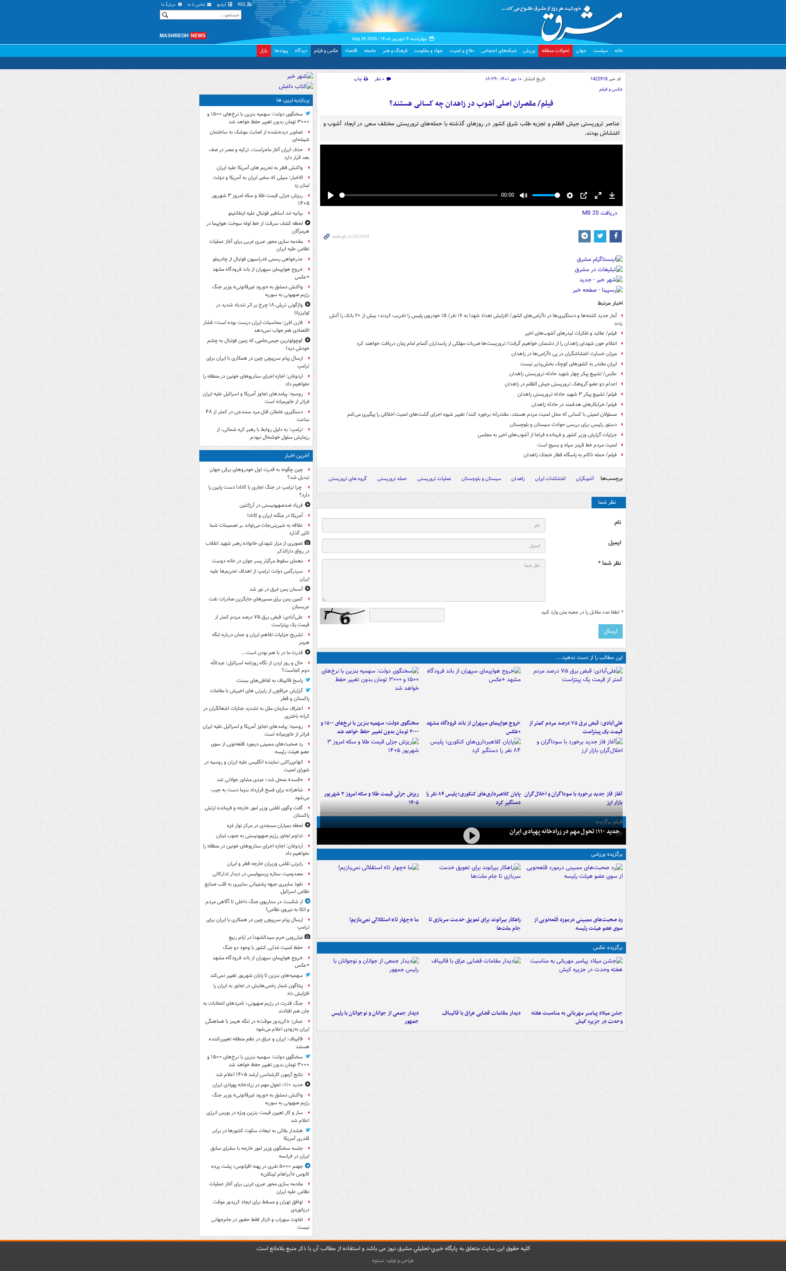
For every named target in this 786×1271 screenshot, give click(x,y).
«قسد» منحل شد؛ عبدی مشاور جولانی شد (260, 780)
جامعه (370, 50)
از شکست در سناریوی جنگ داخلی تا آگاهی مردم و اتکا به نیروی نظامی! (257, 905)
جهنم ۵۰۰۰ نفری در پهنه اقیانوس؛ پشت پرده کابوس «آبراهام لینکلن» (260, 1170)
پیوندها (281, 50)
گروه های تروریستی (347, 479)
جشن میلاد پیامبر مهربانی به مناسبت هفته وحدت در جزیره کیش (577, 1017)
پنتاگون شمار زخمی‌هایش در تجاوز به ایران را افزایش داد (261, 989)
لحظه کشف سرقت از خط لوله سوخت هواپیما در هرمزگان (257, 227)
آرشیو (222, 5)
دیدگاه (301, 50)
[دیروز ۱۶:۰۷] (471, 762)
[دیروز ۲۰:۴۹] (471, 691)
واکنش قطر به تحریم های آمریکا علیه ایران (260, 168)
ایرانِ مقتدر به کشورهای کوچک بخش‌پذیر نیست (568, 364)
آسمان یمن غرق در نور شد (276, 589)
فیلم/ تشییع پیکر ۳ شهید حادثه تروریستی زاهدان (567, 394)
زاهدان (518, 479)
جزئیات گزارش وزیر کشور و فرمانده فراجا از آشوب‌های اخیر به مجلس (547, 435)
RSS (242, 5)
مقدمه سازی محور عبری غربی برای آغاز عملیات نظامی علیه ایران (259, 245)
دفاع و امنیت (461, 50)
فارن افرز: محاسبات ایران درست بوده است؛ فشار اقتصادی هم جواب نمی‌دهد (256, 326)
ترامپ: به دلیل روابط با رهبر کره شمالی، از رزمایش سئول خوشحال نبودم (263, 433)
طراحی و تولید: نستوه (393, 1260)
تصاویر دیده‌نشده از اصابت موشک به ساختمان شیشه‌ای (259, 136)
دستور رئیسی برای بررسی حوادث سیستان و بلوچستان (563, 424)
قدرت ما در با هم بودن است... (272, 653)
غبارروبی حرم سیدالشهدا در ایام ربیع (266, 937)
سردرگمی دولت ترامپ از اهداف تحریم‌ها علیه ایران (259, 575)
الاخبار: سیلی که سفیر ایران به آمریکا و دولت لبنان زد (261, 181)
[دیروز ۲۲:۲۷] (573, 888)
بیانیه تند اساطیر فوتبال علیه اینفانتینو (265, 213)
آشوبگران (585, 479)
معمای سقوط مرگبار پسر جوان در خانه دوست (257, 561)
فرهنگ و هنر (395, 50)
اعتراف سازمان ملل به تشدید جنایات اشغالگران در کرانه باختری (256, 712)
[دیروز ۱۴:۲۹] (369, 762)
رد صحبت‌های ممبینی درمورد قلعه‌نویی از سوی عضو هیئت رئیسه (578, 924)
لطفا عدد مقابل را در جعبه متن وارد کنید (582, 612)
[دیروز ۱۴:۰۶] (369, 888)
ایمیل (614, 543)
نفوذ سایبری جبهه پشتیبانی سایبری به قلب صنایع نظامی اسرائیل (257, 888)
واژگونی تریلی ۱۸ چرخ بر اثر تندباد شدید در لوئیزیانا (262, 309)
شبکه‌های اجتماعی (499, 50)
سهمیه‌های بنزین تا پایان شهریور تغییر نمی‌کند (256, 975)
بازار (264, 50)
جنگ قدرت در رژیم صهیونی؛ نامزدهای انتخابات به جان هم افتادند (256, 1007)
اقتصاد (351, 50)
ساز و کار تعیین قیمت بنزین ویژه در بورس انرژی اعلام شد (257, 1116)
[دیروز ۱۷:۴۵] (471, 981)
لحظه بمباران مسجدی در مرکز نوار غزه (265, 825)
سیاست (600, 50)
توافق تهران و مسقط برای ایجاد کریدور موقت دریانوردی (261, 1206)
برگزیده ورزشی (607, 854)
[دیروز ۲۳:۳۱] (573, 691)
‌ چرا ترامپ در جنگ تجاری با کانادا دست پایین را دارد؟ (258, 491)
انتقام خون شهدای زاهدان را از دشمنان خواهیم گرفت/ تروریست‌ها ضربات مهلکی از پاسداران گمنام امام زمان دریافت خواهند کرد (487, 343)
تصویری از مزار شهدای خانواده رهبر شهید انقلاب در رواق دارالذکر (257, 547)
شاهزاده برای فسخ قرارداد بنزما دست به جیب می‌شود (260, 794)
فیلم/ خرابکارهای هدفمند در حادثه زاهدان (574, 404)
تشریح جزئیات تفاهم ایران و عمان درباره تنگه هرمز (260, 638)
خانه (618, 50)
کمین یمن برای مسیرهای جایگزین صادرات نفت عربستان (259, 603)
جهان (581, 50)
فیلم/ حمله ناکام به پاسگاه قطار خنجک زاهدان (570, 455)
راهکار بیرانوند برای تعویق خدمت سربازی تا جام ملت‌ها (475, 924)
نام (617, 522)
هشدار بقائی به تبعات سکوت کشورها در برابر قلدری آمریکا (260, 1134)
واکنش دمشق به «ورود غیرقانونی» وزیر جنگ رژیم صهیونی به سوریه (260, 291)
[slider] (418, 195)
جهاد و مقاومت (428, 50)
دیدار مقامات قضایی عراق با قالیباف (481, 1013)
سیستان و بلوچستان (481, 479)
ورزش (529, 50)
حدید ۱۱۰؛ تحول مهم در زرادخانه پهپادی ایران (564, 831)
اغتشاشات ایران (550, 479)
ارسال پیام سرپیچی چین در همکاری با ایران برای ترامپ (257, 362)
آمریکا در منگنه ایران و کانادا (275, 515)
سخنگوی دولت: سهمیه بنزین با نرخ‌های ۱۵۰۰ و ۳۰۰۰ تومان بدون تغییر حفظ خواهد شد (370, 727)
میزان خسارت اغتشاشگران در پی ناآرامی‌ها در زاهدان (564, 354)
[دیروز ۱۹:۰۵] (573, 981)
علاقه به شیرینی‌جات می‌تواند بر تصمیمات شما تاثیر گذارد (259, 529)
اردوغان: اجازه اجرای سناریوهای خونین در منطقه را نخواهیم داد (256, 380)
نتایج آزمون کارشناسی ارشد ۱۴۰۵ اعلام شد (259, 1074)
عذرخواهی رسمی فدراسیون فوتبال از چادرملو (258, 259)
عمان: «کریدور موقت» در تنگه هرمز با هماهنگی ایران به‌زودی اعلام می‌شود (257, 1025)
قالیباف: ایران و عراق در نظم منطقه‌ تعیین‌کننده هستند (259, 1043)
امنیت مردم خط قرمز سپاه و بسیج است (577, 445)
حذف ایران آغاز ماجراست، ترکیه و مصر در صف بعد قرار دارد (259, 153)
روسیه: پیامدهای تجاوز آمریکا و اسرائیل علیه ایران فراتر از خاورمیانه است (256, 398)
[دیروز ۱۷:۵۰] (573, 762)
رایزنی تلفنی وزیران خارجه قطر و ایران (265, 864)
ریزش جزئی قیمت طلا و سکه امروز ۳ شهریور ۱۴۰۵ (260, 199)
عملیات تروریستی (434, 479)
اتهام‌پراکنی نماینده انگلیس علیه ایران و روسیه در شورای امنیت (256, 766)
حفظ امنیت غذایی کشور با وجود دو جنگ (263, 948)
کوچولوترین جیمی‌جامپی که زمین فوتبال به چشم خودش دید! (258, 344)
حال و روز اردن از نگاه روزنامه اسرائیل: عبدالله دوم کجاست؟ (259, 667)
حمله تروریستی (392, 479)
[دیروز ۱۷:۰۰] (369, 981)
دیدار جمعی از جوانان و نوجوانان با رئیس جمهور (375, 1017)
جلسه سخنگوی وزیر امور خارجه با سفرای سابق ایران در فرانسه (259, 1152)
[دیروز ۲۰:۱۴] (369, 691)
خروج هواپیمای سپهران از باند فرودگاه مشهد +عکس (473, 727)
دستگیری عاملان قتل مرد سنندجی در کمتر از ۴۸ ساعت (257, 416)
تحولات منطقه (555, 50)
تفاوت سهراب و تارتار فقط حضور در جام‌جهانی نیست (260, 1223)
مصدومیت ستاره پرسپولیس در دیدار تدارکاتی (257, 874)
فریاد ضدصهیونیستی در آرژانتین (271, 505)
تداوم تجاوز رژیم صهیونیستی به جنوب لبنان (259, 836)
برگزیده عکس (608, 947)
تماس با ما (196, 5)
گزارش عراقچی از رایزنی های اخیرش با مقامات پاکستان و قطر (259, 694)
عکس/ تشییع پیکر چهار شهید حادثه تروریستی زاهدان (563, 374)
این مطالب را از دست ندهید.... (589, 657)
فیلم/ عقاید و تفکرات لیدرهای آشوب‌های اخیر (571, 333)
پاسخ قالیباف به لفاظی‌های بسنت (269, 680)
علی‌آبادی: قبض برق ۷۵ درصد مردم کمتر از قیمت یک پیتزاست (576, 727)
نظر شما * (609, 563)
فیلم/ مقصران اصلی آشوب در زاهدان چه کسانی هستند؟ (471, 103)
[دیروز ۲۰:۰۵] (471, 835)
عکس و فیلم (326, 50)
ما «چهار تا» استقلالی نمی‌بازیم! (384, 919)
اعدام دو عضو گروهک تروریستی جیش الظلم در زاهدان (561, 384)
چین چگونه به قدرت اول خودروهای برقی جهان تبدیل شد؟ (259, 473)
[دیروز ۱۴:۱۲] (471, 888)
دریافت (599, 212)
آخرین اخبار (297, 455)
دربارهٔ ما (169, 5)
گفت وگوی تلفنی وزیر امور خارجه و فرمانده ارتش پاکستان (257, 812)
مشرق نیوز (565, 20)
